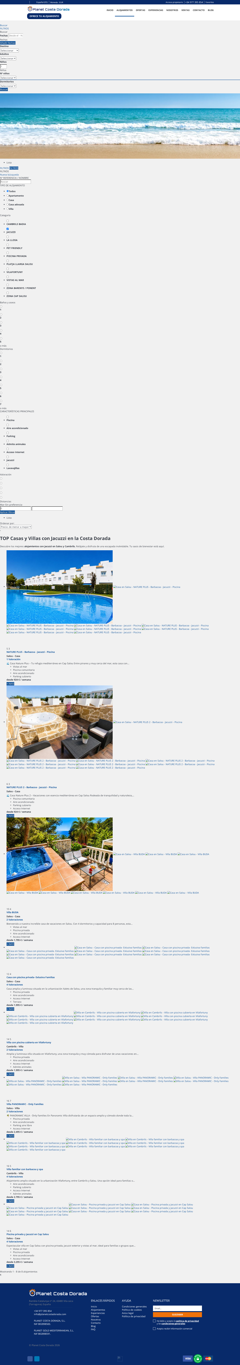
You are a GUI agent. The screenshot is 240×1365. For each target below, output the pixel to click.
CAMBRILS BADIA (16, 224)
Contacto (199, 10)
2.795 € (18, 1196)
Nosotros (172, 10)
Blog (211, 10)
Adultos (4, 54)
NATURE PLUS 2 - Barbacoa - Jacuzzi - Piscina (32, 787)
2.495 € (18, 1131)
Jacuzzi (10, 460)
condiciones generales (173, 1323)
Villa (11, 208)
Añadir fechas (7, 42)
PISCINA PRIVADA (17, 256)
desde (10, 679)
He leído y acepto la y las (178, 1322)
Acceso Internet (15, 452)
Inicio (110, 10)
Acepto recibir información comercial (174, 1328)
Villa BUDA (12, 912)
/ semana (25, 679)
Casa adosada (16, 204)
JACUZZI (11, 232)
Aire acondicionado (17, 428)
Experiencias (155, 10)
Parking (11, 436)
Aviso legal (128, 1313)
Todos (12, 191)
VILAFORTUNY (15, 272)
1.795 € (18, 940)
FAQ (93, 1329)
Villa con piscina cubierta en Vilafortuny (29, 1042)
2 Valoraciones (15, 919)
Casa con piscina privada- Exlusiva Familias (31, 977)
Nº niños (4, 73)
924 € (17, 679)
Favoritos (210, 2)
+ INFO (10, 683)
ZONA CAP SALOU (17, 296)
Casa (11, 200)
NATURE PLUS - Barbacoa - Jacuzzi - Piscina (31, 651)
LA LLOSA (12, 240)
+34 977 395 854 (194, 2)
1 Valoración (13, 659)
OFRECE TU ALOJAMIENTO (44, 16)
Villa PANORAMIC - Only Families (25, 1104)
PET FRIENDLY (14, 248)
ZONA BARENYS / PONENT (21, 288)
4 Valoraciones (15, 984)
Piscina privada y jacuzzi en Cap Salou (28, 1234)
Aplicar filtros (7, 512)
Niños (3, 61)
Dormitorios (7, 81)
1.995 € (18, 1005)
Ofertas (140, 10)
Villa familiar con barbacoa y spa (25, 1169)
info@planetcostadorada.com (50, 1314)
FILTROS (4, 28)
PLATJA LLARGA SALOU (20, 264)
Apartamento (16, 195)
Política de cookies (132, 1309)
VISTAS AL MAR (15, 280)
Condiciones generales (134, 1306)
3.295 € (18, 1261)
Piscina (10, 420)
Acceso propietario (174, 2)
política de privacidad (187, 1320)
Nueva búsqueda (9, 174)
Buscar (4, 25)
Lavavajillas (13, 468)
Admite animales (16, 444)
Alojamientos (125, 10)
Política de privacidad (133, 1316)
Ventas (185, 10)
